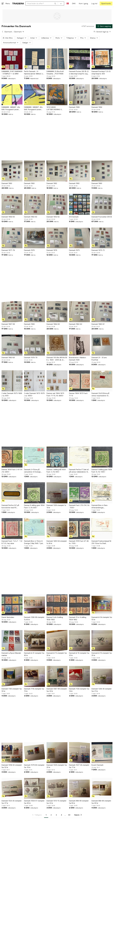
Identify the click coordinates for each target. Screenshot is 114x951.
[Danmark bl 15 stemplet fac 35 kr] (57, 640)
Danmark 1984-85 (53, 324)
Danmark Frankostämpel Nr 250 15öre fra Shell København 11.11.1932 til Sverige (101, 542)
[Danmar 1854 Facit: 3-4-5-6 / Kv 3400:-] (12, 457)
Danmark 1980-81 (98, 324)
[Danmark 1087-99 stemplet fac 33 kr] (57, 676)
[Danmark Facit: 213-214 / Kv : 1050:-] (79, 492)
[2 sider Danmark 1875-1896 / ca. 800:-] (12, 380)
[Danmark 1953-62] (57, 204)
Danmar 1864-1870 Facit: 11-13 (78, 394)
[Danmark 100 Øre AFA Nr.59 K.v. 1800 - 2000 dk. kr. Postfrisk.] (57, 345)
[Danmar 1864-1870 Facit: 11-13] (79, 380)
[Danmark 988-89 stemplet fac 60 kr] (102, 788)
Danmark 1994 (97, 107)
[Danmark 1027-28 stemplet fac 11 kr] (79, 752)
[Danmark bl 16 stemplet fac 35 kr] (79, 640)
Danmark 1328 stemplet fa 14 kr (56, 506)
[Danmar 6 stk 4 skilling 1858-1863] (57, 604)
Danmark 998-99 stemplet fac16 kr (79, 802)
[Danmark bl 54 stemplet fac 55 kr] (102, 604)
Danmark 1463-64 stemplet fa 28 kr (57, 542)
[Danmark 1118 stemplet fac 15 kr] (34, 676)
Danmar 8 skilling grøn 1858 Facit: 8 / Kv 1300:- (102, 471)
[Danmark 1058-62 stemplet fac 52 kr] (12, 752)
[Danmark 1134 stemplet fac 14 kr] (79, 676)
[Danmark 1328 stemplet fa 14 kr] (57, 492)
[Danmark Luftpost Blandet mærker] (12, 640)
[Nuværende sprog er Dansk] (68, 3)
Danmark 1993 (7, 183)
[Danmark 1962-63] (34, 204)
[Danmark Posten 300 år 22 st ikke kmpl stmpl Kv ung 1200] (79, 58)
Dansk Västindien (8, 617)
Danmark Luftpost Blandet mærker (11, 654)
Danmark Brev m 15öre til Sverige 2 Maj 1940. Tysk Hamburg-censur (33, 542)
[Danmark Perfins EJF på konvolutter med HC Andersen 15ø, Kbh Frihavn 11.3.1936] (12, 492)
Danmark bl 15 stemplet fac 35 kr (57, 654)
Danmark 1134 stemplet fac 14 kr (79, 690)
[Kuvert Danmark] (102, 752)
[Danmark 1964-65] (12, 204)
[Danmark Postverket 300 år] (102, 204)
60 (69, 815)
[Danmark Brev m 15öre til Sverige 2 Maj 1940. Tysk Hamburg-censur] (34, 528)
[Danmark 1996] (79, 94)
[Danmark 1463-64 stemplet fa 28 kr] (57, 528)
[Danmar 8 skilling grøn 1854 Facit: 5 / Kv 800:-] (34, 492)
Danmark (8, 32)
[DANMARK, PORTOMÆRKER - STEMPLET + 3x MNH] (12, 58)
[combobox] (42, 3)
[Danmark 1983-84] (12, 345)
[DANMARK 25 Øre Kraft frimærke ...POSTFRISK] (57, 58)
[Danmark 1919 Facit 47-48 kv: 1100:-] (79, 528)
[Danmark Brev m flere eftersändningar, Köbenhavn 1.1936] (102, 492)
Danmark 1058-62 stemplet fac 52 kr (12, 766)
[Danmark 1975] (79, 237)
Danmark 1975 (74, 250)
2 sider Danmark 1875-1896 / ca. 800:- (12, 394)
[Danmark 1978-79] (34, 345)
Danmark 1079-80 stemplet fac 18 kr (34, 766)
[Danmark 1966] (34, 311)
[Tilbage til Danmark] (2, 31)
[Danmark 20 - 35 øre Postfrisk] (102, 345)
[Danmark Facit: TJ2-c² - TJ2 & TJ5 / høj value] (12, 528)
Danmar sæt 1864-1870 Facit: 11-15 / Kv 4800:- (55, 394)
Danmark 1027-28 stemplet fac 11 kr (79, 766)
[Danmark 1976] (34, 237)
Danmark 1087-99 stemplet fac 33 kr (57, 690)
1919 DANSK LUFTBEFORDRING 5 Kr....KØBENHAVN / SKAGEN (57, 108)
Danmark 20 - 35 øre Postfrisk (99, 359)
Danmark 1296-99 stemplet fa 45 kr (34, 618)
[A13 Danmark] (79, 204)
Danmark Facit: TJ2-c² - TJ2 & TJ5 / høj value (12, 542)
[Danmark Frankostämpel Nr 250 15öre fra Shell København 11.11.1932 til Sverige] (102, 528)
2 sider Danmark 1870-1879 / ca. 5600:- (34, 394)
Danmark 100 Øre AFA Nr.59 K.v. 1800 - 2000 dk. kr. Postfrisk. (57, 359)
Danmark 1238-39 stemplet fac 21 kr (102, 690)
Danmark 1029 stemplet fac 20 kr (57, 766)
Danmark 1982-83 (75, 324)
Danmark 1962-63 (30, 217)
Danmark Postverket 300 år (102, 217)
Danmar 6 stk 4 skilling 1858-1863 (55, 618)
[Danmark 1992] (57, 170)
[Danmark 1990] (102, 170)
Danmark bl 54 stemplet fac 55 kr (102, 618)
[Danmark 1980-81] (102, 311)
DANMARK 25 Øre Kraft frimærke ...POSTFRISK (55, 72)
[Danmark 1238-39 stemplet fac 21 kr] (102, 676)
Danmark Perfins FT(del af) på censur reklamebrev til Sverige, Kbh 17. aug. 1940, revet (79, 471)
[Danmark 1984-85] (57, 311)
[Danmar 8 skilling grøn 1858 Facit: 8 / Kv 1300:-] (102, 457)
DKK (73, 3)
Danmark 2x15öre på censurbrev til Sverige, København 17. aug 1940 (33, 471)
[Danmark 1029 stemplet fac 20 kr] (57, 752)
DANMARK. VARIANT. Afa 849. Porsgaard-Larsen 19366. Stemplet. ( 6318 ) (33, 108)
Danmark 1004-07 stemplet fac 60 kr (34, 802)
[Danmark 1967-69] (12, 311)
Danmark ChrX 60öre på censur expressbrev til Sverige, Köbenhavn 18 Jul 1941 (101, 394)
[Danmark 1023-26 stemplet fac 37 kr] (12, 788)
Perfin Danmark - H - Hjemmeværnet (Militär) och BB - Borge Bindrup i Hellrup (34, 72)
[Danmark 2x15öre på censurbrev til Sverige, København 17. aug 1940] (34, 457)
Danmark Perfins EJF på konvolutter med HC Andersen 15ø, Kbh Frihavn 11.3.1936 (11, 506)
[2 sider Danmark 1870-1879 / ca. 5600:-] (34, 380)
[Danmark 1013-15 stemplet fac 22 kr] (57, 788)
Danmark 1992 (52, 183)
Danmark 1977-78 (8, 250)
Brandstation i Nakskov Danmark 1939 (77, 359)
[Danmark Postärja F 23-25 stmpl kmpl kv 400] (102, 58)
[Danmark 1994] (102, 94)
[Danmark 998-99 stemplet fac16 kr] (79, 788)
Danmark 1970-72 (98, 250)
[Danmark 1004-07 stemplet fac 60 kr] (34, 788)
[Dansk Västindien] (12, 604)
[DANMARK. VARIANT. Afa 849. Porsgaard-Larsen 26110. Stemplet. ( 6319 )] (12, 94)
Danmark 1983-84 (8, 357)
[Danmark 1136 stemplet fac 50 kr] (12, 676)
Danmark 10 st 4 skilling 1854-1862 (77, 618)
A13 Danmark (73, 217)
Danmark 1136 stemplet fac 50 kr (12, 690)
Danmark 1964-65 (8, 217)
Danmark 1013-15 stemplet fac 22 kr (56, 802)
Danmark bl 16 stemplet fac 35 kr (79, 654)
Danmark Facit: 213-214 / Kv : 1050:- (79, 506)
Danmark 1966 (29, 324)
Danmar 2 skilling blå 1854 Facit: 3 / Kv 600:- (56, 471)
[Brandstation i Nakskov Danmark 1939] (79, 345)
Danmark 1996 (74, 107)
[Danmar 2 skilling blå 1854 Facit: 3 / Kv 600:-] (57, 457)
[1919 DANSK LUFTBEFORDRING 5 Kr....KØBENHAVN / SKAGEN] (57, 94)
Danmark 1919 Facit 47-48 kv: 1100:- (79, 542)
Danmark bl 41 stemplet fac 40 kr (34, 654)
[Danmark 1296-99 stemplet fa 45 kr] (34, 604)
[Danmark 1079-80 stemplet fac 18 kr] (34, 752)
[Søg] (55, 3)
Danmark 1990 (97, 183)
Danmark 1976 (29, 250)
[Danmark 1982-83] (79, 311)
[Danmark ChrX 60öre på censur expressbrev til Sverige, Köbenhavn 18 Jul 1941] (102, 380)
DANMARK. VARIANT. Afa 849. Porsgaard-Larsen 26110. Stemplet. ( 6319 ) (11, 108)
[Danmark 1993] (12, 170)
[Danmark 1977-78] (12, 237)
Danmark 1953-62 (53, 217)
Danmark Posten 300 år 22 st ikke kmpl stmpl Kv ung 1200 (79, 72)
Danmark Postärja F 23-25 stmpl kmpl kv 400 (101, 72)
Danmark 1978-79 (30, 357)
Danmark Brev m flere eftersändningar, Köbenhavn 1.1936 (99, 506)
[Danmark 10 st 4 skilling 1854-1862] (79, 604)
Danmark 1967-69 (8, 324)
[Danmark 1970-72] (102, 237)
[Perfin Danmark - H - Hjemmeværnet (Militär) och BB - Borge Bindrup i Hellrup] (34, 58)
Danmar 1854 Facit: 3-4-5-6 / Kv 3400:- (12, 471)
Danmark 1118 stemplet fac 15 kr (34, 690)
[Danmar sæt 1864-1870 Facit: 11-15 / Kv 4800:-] (57, 380)
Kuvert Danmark (97, 765)
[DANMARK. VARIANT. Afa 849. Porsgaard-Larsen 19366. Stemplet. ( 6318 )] (34, 94)
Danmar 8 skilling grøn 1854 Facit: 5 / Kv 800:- (34, 506)
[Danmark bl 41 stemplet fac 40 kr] (34, 640)
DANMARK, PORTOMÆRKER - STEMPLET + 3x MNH (12, 72)
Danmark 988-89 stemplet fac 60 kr (101, 802)
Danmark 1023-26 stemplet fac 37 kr (12, 802)
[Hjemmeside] (18, 3)
